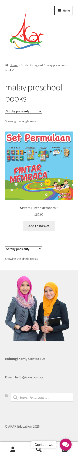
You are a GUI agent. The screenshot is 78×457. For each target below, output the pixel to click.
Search (39, 449)
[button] (66, 444)
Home (14, 65)
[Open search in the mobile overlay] (42, 397)
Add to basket (39, 226)
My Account (13, 449)
